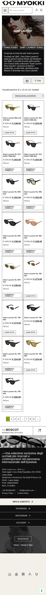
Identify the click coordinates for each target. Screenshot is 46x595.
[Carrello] (41, 10)
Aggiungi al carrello (9, 169)
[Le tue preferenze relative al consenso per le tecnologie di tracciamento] (41, 590)
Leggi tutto (9, 133)
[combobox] (20, 10)
